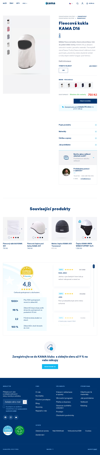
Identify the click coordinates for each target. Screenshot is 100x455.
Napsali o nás (41, 411)
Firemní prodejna (43, 399)
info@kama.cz (86, 179)
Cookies (88, 431)
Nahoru (49, 449)
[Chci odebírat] (25, 402)
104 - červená (13, 237)
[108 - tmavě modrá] (83, 85)
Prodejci (59, 412)
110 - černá (18, 237)
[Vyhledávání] (77, 3)
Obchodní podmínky (65, 415)
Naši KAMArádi (58, 431)
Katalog (83, 406)
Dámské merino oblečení (67, 16)
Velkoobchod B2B (74, 431)
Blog (38, 403)
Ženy (11, 3)
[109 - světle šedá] (69, 85)
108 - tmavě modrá (15, 237)
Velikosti (84, 402)
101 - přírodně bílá (9, 237)
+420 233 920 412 (87, 176)
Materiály (62, 131)
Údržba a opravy (65, 138)
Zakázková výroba (42, 431)
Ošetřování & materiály (86, 393)
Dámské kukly (82, 16)
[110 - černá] (90, 85)
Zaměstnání (40, 435)
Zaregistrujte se (70, 107)
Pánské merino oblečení (66, 18)
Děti (18, 3)
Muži (5, 3)
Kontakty (40, 396)
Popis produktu (65, 125)
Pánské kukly (81, 18)
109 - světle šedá (11, 237)
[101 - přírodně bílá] (62, 85)
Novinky (39, 407)
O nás (38, 392)
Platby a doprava (63, 402)
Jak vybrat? (93, 66)
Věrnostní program (64, 398)
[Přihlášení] (82, 3)
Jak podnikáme (65, 145)
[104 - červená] (76, 85)
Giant (95, 449)
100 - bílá (83, 237)
